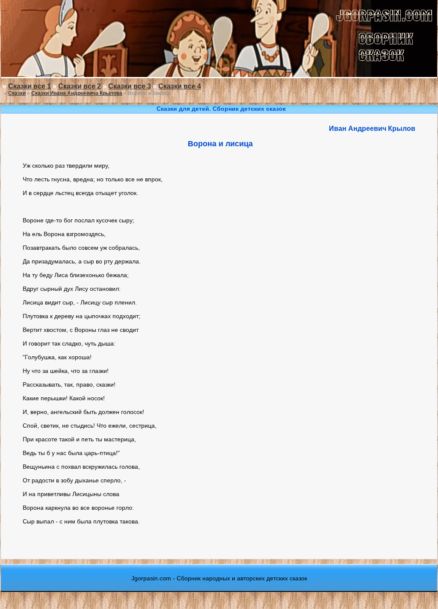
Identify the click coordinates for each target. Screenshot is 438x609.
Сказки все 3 (129, 86)
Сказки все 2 (79, 86)
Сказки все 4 (179, 86)
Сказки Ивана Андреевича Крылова (76, 93)
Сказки (17, 93)
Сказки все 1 (29, 86)
